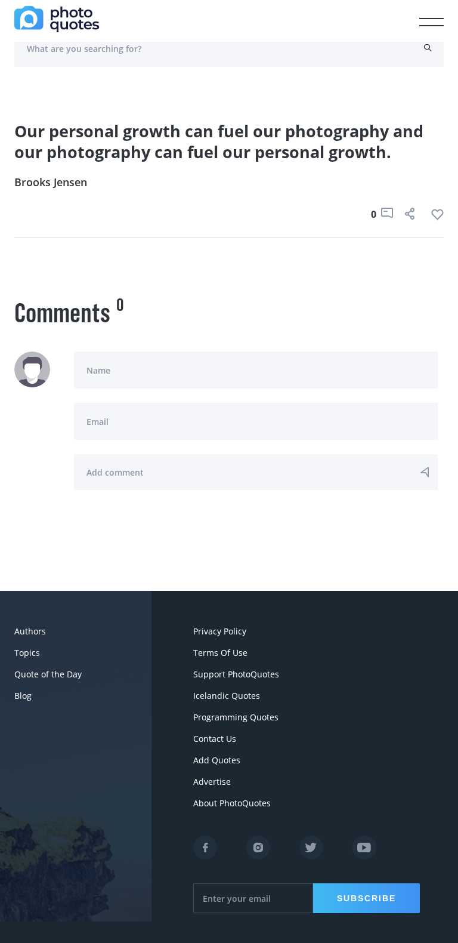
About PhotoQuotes (232, 803)
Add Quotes (216, 760)
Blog (23, 695)
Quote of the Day (48, 674)
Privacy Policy (219, 631)
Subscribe (366, 898)
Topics (27, 652)
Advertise (212, 781)
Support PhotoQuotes (236, 674)
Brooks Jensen (50, 182)
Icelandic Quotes (226, 695)
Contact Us (214, 738)
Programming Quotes (235, 717)
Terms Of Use (220, 652)
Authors (30, 631)
